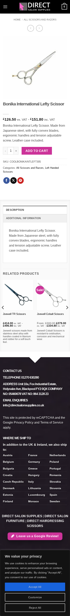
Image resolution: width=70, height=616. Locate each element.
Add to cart (36, 151)
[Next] (67, 315)
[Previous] (3, 315)
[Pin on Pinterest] (20, 180)
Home (17, 19)
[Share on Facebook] (6, 180)
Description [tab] (15, 209)
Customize (35, 597)
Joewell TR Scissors (14, 314)
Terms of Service (51, 422)
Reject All (35, 607)
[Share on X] (13, 180)
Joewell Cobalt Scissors (50, 314)
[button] (5, 6)
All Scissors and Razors (40, 19)
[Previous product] (39, 28)
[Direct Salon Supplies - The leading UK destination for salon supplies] (35, 7)
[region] (35, 583)
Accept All (35, 586)
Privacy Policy (23, 422)
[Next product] (30, 28)
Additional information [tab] (23, 218)
